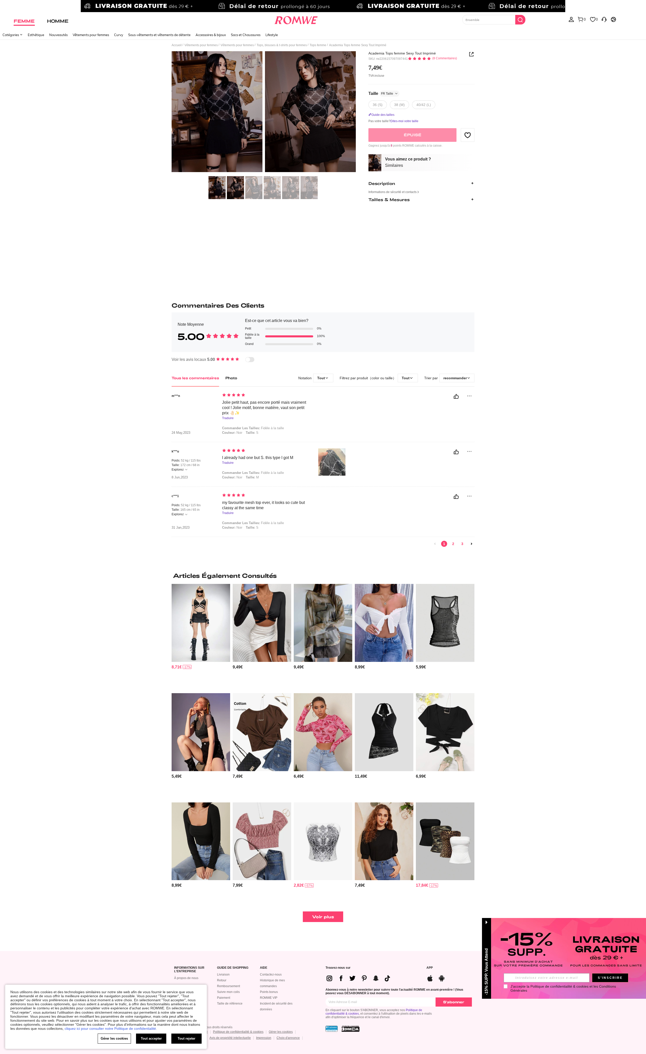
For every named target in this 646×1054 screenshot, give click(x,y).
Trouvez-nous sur (338, 967)
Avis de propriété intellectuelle (230, 1038)
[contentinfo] (177, 667)
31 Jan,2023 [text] (181, 527)
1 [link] (444, 544)
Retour (221, 980)
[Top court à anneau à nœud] (262, 623)
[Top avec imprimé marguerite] (262, 841)
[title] (323, 575)
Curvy (118, 35)
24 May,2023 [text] (181, 433)
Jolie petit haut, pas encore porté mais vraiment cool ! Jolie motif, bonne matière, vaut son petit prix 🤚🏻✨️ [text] (264, 407)
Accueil (177, 45)
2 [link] (453, 544)
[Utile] (456, 396)
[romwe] (295, 19)
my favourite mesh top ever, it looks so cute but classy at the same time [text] (263, 505)
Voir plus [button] (323, 916)
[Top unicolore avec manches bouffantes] (384, 841)
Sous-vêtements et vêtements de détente (159, 35)
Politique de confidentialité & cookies (238, 1032)
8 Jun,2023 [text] (180, 477)
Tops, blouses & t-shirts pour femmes (282, 45)
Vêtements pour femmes (91, 35)
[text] (265, 395)
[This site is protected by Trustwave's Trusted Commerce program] (332, 1029)
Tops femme (318, 45)
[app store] (430, 978)
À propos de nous (186, 978)
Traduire (228, 418)
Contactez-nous (271, 974)
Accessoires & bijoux (211, 35)
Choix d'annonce (288, 1038)
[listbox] (571, 19)
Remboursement (228, 986)
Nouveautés (58, 35)
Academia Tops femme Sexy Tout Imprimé (402, 53)
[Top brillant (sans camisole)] (201, 732)
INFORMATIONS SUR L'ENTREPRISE (189, 969)
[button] (467, 135)
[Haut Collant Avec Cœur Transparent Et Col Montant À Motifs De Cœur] (323, 732)
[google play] (441, 978)
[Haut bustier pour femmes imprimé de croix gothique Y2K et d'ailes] (323, 841)
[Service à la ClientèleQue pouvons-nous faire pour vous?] (604, 19)
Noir (232, 432)
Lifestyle (271, 35)
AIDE (263, 967)
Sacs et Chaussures (245, 35)
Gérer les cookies (281, 1032)
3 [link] (462, 544)
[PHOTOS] (264, 112)
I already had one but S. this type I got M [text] (257, 457)
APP (429, 967)
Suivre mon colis (228, 992)
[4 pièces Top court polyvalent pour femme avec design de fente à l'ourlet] (445, 841)
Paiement (223, 997)
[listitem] (201, 636)
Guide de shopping (232, 967)
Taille (380, 93)
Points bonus (269, 992)
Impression (263, 1038)
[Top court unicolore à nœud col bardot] (384, 623)
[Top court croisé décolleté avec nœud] (445, 732)
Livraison (223, 974)
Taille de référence (230, 1003)
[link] (323, 6)
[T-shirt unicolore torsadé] (262, 732)
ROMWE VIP (268, 997)
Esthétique (36, 35)
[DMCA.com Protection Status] (350, 1029)
